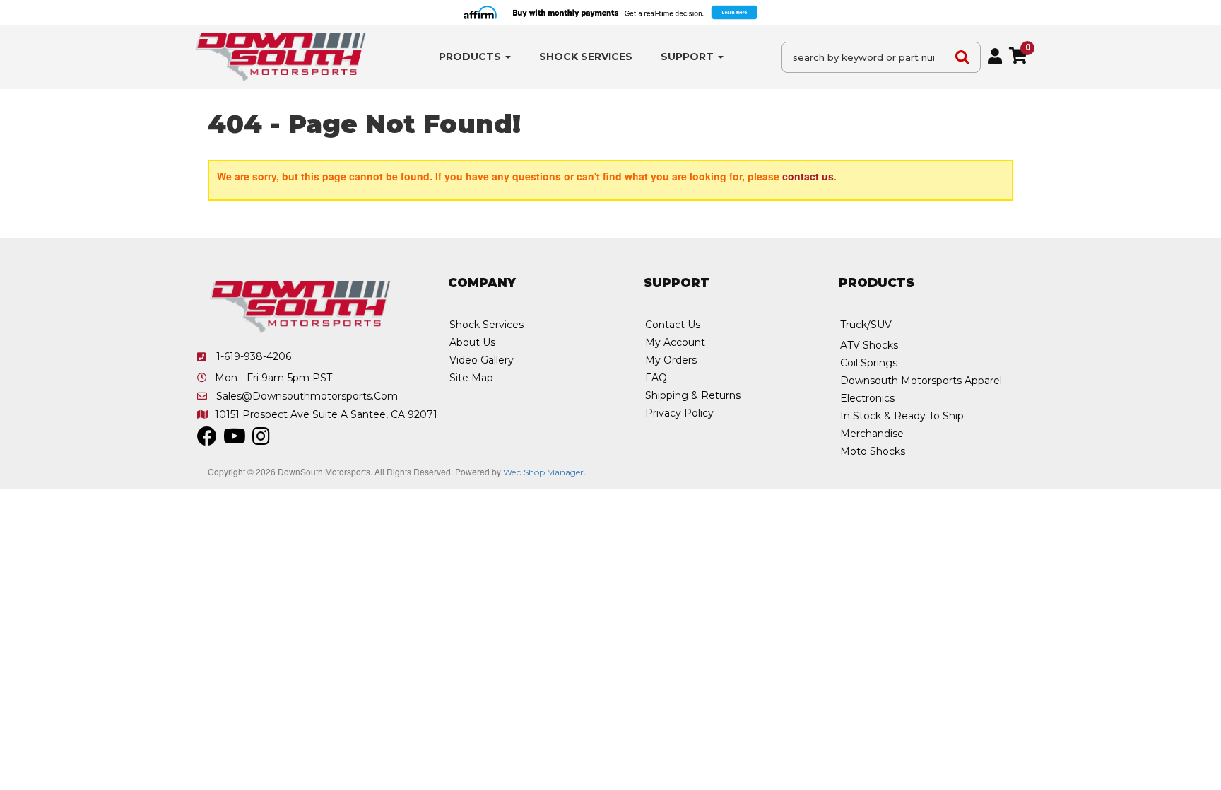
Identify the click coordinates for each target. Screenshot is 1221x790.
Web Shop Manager (543, 472)
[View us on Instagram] (261, 440)
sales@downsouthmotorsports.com (307, 396)
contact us (808, 176)
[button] (475, 57)
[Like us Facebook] (207, 440)
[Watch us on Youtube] (234, 440)
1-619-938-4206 (253, 356)
